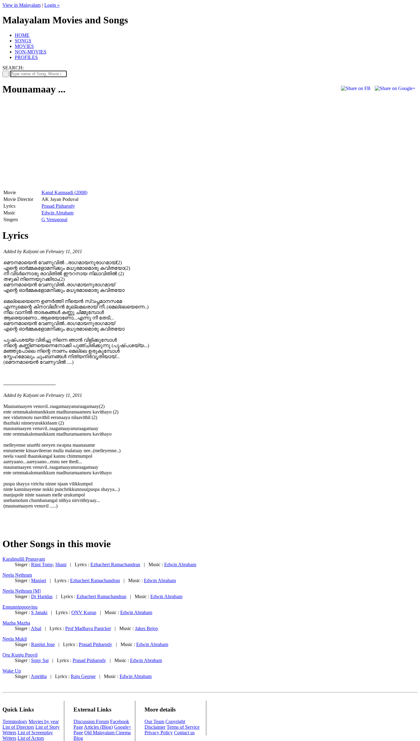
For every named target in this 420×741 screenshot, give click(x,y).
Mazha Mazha (16, 622)
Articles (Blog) (98, 727)
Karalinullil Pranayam (23, 559)
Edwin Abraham (57, 212)
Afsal (36, 628)
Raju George (83, 676)
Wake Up (11, 670)
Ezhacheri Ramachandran (115, 564)
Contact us (184, 732)
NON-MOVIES (30, 51)
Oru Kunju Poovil (20, 654)
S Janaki (39, 612)
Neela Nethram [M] (21, 591)
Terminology (14, 721)
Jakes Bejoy (146, 628)
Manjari (38, 580)
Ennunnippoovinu (20, 607)
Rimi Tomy (42, 564)
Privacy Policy (159, 732)
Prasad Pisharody (58, 206)
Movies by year (44, 721)
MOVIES (24, 46)
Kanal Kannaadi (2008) (64, 192)
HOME (22, 35)
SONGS (23, 40)
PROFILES (26, 57)
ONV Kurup (83, 612)
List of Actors (31, 738)
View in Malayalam (21, 5)
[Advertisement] (54, 145)
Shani (60, 564)
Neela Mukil (14, 638)
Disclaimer (155, 727)
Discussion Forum (91, 721)
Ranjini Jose (43, 644)
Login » (52, 5)
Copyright (175, 721)
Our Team (154, 721)
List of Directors (18, 727)
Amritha (39, 676)
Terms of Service (183, 727)
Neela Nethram (17, 575)
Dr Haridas (42, 596)
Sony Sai (40, 660)
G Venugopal (54, 219)
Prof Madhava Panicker (88, 628)
